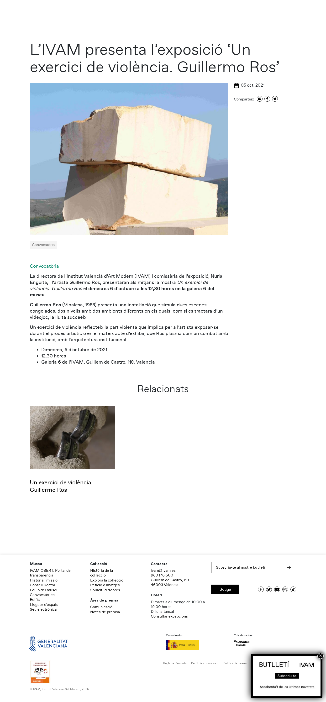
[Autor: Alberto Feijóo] (129, 159)
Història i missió (44, 580)
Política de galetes (235, 663)
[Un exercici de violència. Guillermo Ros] (72, 437)
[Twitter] (275, 99)
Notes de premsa (105, 612)
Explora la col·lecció (106, 580)
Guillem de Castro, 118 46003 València (170, 582)
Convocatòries (42, 594)
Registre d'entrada (174, 663)
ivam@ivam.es (163, 570)
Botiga (225, 589)
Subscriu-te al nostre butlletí (240, 567)
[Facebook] (267, 99)
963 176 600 (162, 575)
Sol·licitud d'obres (105, 590)
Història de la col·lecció (101, 573)
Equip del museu (44, 590)
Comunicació (101, 607)
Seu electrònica (43, 609)
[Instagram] (285, 589)
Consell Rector (42, 585)
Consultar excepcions (169, 616)
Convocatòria (44, 266)
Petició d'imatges (105, 585)
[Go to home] (42, 643)
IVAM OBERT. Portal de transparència (50, 573)
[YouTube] (277, 589)
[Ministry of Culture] (197, 645)
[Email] (259, 99)
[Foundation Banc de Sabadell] (241, 643)
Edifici (35, 599)
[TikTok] (293, 589)
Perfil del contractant (205, 663)
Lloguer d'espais (44, 604)
